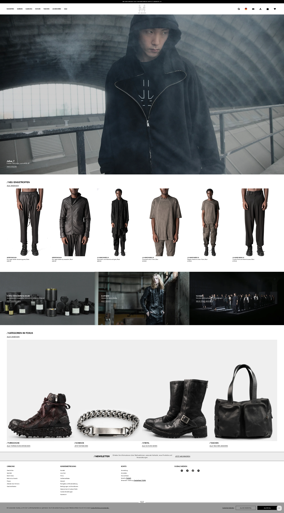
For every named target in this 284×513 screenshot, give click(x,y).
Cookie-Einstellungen (66, 492)
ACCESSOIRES (56, 9)
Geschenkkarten (11, 486)
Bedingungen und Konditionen (69, 486)
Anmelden (124, 473)
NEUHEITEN (10, 9)
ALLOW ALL (267, 508)
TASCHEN (46, 9)
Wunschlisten (125, 476)
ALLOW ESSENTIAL (245, 508)
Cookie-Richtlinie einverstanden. (100, 508)
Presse (9, 481)
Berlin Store (10, 476)
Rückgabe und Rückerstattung (68, 484)
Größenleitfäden (65, 478)
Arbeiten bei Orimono (13, 484)
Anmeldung (124, 470)
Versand (62, 481)
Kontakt (62, 470)
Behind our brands (12, 478)
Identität (9, 473)
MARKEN (20, 9)
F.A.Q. (62, 476)
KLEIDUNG (29, 9)
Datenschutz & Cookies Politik (68, 489)
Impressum (63, 494)
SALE (65, 9)
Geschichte (10, 470)
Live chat (62, 473)
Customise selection (228, 508)
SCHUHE (37, 9)
